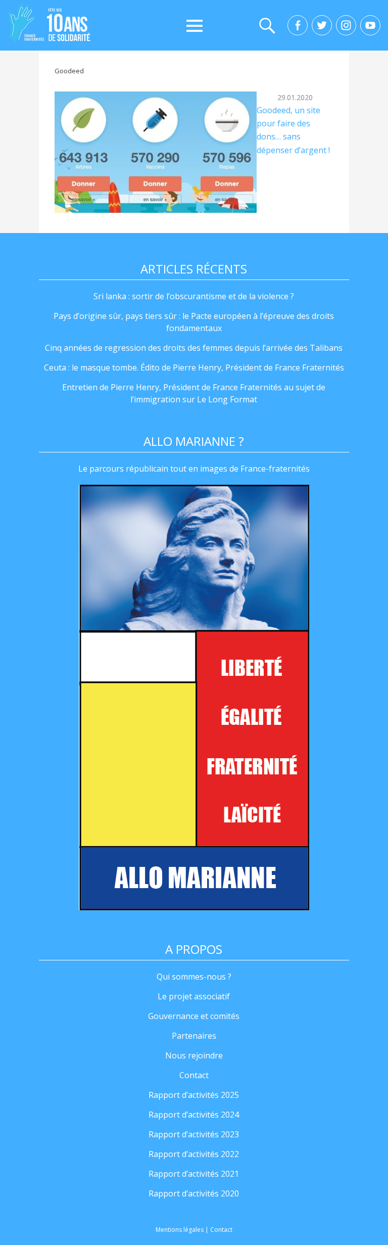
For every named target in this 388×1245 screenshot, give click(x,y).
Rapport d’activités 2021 (194, 1173)
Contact (194, 1075)
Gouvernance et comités (193, 1016)
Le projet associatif (194, 996)
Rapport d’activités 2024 (194, 1114)
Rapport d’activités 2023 (194, 1134)
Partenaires (194, 1035)
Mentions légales (180, 1229)
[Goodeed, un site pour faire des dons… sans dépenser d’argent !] (156, 152)
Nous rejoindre (194, 1055)
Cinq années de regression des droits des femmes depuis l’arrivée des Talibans (194, 347)
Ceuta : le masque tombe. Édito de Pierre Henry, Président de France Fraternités (194, 367)
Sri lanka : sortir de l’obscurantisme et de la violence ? (193, 296)
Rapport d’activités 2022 (194, 1154)
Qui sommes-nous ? (194, 976)
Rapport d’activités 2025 (194, 1094)
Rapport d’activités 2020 (194, 1193)
